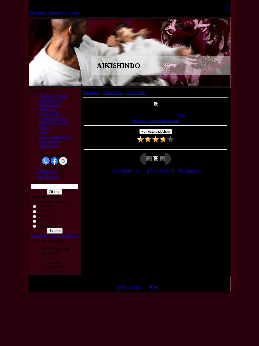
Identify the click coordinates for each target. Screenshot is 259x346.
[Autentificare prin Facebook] (54, 161)
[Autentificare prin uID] (46, 161)
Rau (41, 221)
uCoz (153, 287)
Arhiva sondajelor (63, 236)
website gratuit (129, 287)
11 (172, 170)
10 (167, 170)
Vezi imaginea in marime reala (156, 121)
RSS (227, 7)
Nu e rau (45, 216)
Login (74, 13)
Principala (38, 13)
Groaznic (45, 226)
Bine (42, 211)
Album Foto (112, 93)
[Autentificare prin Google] (63, 161)
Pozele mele (47, 172)
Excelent (45, 206)
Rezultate (39, 236)
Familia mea (47, 177)
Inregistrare (58, 13)
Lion (181, 115)
